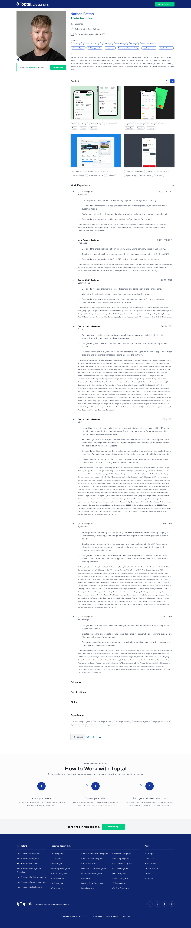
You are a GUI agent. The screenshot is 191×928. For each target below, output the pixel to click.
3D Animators (56, 888)
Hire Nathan (58, 67)
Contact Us (149, 858)
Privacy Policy (98, 916)
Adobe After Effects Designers (94, 853)
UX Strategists (57, 883)
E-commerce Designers (91, 873)
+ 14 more (93, 128)
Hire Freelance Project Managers (31, 877)
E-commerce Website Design (128, 48)
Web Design (76, 44)
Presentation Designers (122, 863)
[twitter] (88, 737)
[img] (82, 18)
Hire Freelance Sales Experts (29, 886)
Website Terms (112, 916)
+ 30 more (111, 175)
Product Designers (120, 868)
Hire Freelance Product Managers (31, 881)
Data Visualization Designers (93, 868)
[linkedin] (100, 737)
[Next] (172, 81)
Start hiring (113, 826)
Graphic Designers (59, 873)
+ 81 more (150, 128)
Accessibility (125, 916)
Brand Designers (58, 878)
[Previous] (166, 81)
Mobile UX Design (149, 48)
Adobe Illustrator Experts (92, 858)
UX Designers (57, 853)
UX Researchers (119, 883)
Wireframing (110, 48)
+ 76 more (158, 175)
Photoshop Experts (120, 858)
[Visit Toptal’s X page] (157, 904)
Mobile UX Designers (121, 853)
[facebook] (94, 737)
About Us (149, 878)
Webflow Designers (120, 888)
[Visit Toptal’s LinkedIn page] (150, 904)
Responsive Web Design (149, 44)
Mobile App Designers (60, 868)
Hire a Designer (164, 4)
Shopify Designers (120, 878)
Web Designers (57, 863)
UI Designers (56, 858)
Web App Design (78, 48)
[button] (122, 185)
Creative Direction (166, 48)
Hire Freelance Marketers (28, 863)
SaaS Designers (119, 873)
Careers (148, 873)
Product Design (120, 44)
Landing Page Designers (92, 883)
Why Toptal (149, 853)
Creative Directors (89, 863)
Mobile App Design (94, 48)
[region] (122, 131)
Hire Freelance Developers (28, 853)
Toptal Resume (151, 868)
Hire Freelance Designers (28, 858)
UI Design (133, 44)
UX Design (107, 44)
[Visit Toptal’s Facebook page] (164, 904)
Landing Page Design (92, 44)
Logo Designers (88, 888)
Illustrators (85, 878)
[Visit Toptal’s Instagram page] (171, 904)
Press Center (150, 863)
